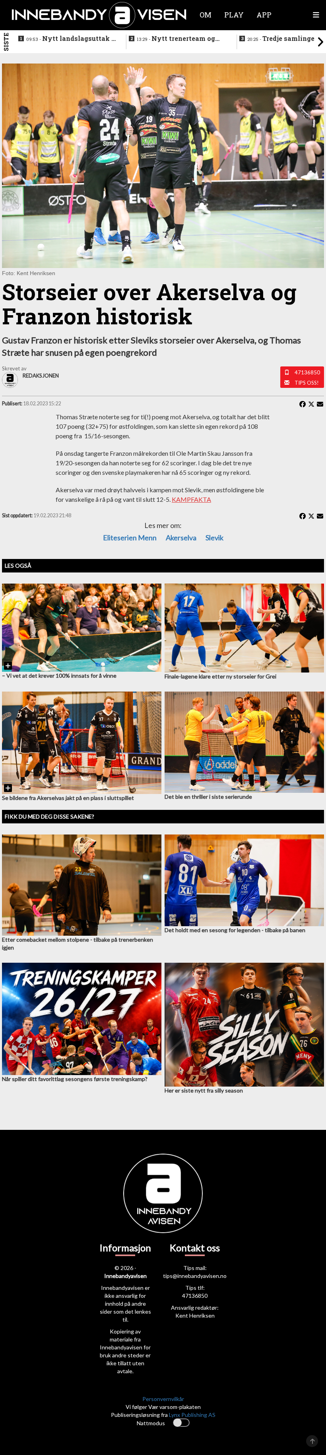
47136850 (307, 372)
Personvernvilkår (163, 1398)
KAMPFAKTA (191, 499)
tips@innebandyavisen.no (195, 1275)
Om (206, 14)
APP (264, 14)
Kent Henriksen (195, 1315)
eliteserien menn (130, 537)
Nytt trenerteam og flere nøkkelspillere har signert (176, 39)
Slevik (214, 537)
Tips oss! (307, 383)
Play (234, 14)
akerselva (181, 537)
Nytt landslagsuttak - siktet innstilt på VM (70, 39)
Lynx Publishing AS (192, 1414)
